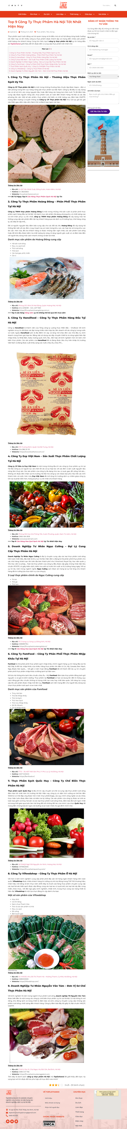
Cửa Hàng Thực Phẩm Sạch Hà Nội (41, 197)
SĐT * (89, 64)
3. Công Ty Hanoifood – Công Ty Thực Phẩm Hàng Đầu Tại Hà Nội (33, 57)
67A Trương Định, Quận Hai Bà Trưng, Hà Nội (35, 447)
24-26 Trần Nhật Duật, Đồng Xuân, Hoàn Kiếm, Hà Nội (39, 189)
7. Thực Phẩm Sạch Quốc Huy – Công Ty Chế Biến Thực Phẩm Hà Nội (34, 66)
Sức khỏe (102, 14)
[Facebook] (8, 1121)
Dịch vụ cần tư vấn (94, 73)
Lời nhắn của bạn (94, 90)
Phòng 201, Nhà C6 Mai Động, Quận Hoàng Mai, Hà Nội (39, 305)
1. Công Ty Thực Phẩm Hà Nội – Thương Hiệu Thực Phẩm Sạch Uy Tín (34, 53)
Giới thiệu (22, 14)
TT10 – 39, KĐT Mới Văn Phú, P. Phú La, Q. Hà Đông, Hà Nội (41, 772)
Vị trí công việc (93, 46)
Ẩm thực (33, 14)
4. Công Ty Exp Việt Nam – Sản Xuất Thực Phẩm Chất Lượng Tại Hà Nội (35, 60)
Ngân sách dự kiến (94, 81)
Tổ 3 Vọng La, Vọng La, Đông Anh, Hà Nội (34, 642)
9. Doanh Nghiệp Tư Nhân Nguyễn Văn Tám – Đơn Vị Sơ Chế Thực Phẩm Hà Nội (38, 71)
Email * (90, 55)
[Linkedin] (16, 1121)
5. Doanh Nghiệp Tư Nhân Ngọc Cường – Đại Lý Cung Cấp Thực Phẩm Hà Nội (37, 62)
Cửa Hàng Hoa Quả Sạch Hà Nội (29, 541)
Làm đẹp (59, 14)
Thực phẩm (41, 32)
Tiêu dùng (50, 32)
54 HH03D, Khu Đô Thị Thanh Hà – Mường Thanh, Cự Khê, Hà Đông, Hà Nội (48, 977)
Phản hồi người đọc (52, 1107)
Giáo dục (88, 14)
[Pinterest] (12, 1121)
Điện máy (79, 1121)
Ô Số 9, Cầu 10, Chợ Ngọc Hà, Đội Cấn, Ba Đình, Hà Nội (39, 1069)
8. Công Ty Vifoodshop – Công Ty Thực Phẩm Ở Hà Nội (29, 69)
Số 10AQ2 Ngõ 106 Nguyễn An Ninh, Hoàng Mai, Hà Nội (40, 864)
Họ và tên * (91, 37)
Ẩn (50, 49)
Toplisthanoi (15, 44)
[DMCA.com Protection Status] (57, 1123)
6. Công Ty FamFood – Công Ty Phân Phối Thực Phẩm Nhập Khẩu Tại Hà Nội (37, 64)
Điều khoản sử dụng (52, 1103)
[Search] (116, 5)
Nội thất (78, 1126)
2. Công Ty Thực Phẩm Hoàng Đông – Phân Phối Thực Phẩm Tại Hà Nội (35, 55)
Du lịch (47, 14)
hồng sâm (29, 313)
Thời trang (74, 14)
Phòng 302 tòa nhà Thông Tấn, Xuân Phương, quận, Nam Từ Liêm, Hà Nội (48, 534)
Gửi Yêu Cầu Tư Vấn (98, 111)
